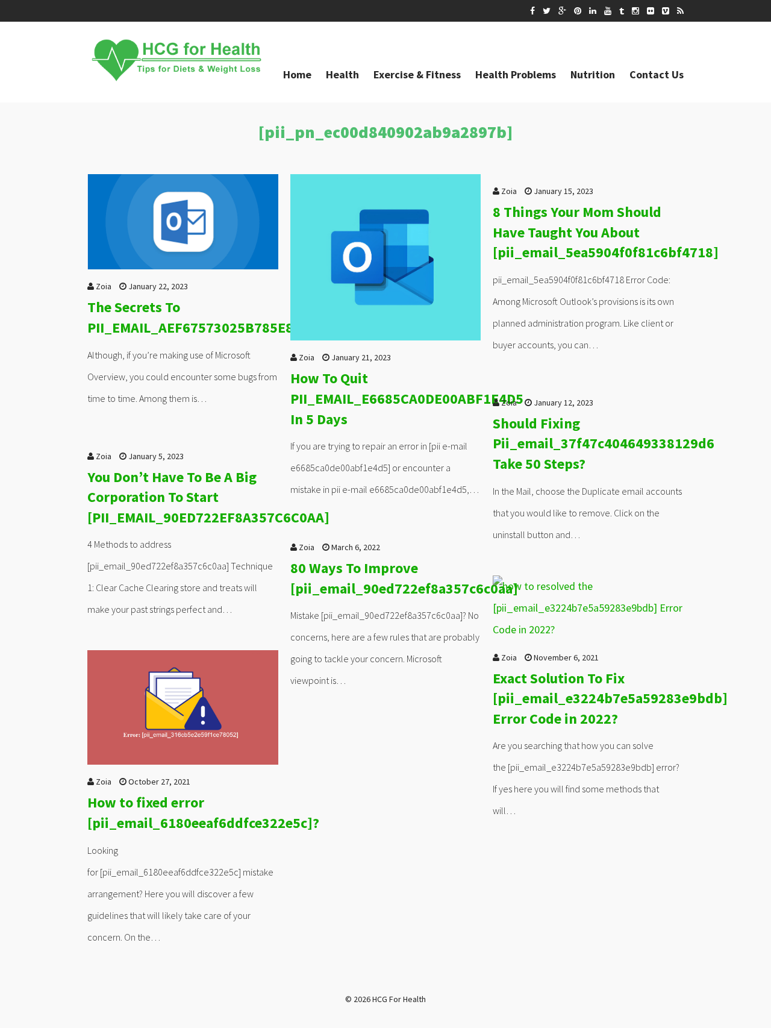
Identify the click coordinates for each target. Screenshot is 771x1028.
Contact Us (656, 74)
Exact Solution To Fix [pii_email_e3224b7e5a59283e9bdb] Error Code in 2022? (610, 698)
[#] (532, 11)
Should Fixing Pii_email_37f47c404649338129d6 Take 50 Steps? (603, 443)
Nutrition (592, 74)
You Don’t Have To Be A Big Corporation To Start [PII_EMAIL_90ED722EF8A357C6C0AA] (208, 497)
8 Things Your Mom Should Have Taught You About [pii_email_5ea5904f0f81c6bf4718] (606, 232)
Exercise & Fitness (417, 74)
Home (297, 74)
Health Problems (515, 74)
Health (342, 74)
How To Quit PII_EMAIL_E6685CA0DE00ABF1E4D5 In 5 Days (406, 398)
